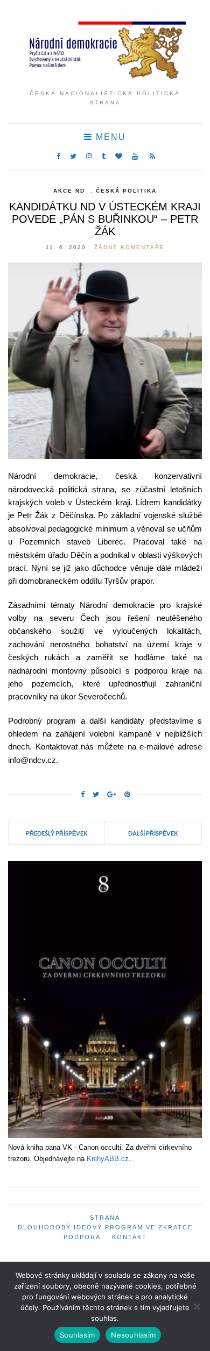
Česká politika (126, 191)
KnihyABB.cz (108, 1159)
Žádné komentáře (129, 247)
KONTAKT (129, 1237)
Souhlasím (77, 1335)
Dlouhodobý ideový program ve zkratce (105, 1227)
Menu (109, 137)
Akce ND (69, 191)
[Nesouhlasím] (196, 1306)
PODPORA (82, 1237)
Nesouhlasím (133, 1335)
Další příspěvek (153, 833)
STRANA (105, 1217)
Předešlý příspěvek (57, 833)
